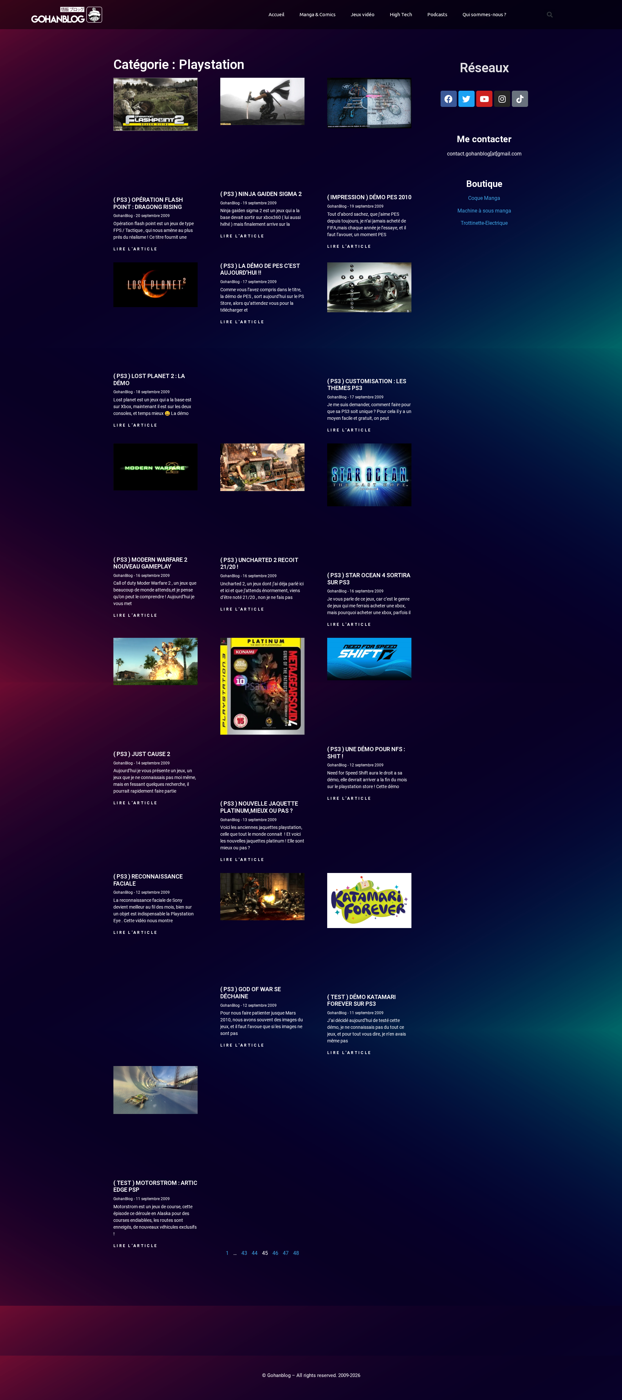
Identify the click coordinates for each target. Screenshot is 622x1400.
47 (286, 1253)
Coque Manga (484, 198)
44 (255, 1253)
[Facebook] (449, 99)
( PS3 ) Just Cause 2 (141, 754)
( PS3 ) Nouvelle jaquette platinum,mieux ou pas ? (259, 807)
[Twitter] (466, 99)
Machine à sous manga (484, 211)
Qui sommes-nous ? (484, 14)
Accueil (276, 14)
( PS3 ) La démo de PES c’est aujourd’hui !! (260, 269)
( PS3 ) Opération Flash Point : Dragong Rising (148, 203)
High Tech (401, 14)
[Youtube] (484, 99)
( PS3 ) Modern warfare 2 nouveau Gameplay (150, 563)
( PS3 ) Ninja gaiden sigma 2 (261, 193)
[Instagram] (502, 99)
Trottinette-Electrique (484, 223)
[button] (549, 14)
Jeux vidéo (362, 14)
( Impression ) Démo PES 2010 (369, 197)
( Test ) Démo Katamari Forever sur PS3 (361, 1000)
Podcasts (437, 14)
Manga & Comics (318, 14)
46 (275, 1253)
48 (296, 1253)
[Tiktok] (520, 99)
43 (244, 1253)
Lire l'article (135, 249)
